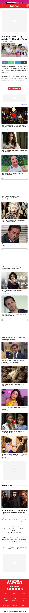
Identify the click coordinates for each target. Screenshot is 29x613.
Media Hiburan (4, 33)
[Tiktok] (16, 589)
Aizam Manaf (4, 515)
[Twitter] (13, 589)
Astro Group (24, 611)
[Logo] (14, 6)
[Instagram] (10, 589)
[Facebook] (7, 589)
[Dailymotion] (22, 589)
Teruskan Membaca (14, 88)
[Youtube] (19, 589)
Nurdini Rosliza (11, 532)
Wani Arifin (5, 41)
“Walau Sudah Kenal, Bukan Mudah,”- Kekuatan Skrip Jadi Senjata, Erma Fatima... (14, 512)
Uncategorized (13, 33)
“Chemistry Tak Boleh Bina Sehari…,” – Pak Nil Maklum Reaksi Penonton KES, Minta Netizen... (14, 528)
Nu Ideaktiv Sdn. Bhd (13, 611)
